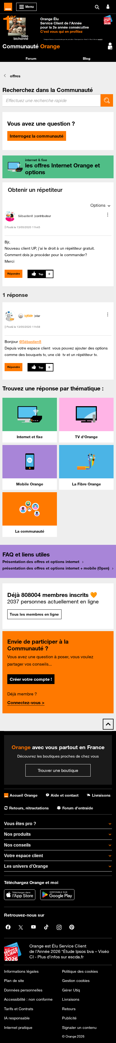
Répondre (13, 273)
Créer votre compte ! (31, 679)
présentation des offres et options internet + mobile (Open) (55, 568)
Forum (31, 58)
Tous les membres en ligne (34, 614)
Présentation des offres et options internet (40, 561)
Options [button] (97, 205)
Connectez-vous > (26, 702)
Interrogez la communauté (36, 136)
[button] (107, 214)
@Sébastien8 (30, 341)
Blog (86, 58)
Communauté (31, 46)
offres (15, 76)
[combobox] (51, 100)
